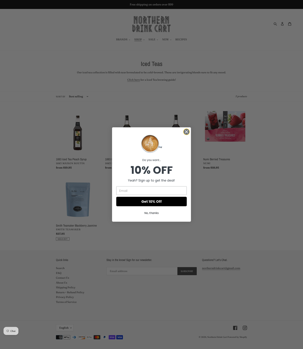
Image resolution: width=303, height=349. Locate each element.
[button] (151, 143)
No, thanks (151, 213)
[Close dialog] (186, 132)
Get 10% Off (151, 201)
